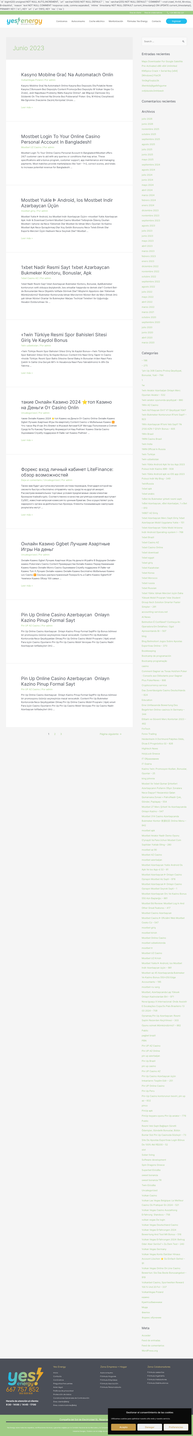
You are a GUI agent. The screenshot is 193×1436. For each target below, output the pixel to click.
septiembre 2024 (151, 164)
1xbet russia (148, 583)
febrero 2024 (149, 200)
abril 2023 (147, 246)
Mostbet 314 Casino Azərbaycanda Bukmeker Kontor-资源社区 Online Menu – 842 (164, 821)
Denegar (149, 1427)
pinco (145, 1105)
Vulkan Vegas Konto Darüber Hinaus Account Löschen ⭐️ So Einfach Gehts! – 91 (163, 1259)
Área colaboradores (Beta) (64, 1405)
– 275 (145, 365)
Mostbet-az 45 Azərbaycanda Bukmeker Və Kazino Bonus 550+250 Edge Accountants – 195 (163, 977)
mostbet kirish (149, 932)
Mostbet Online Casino (154, 937)
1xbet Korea (148, 572)
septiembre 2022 (151, 281)
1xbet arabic (148, 493)
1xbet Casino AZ (29, 278)
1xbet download (150, 552)
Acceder (146, 1335)
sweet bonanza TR (151, 1180)
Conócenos (58, 1380)
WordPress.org (150, 1350)
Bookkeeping (149, 650)
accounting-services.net (155, 611)
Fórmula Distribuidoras (157, 1383)
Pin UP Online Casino (153, 1085)
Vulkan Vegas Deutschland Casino (160, 1224)
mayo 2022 (147, 296)
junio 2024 (147, 179)
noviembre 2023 (150, 215)
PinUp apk (147, 1110)
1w (143, 385)
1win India (147, 444)
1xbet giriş (147, 562)
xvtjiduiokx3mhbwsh (153, 90)
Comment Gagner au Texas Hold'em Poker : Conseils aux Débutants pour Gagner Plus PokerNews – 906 (164, 676)
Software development (154, 1159)
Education (147, 700)
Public (145, 1120)
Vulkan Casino (149, 1195)
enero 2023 (148, 261)
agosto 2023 (148, 225)
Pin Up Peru (148, 1091)
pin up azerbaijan (151, 1055)
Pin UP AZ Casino (30, 625)
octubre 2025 (149, 134)
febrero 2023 (149, 256)
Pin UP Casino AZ (151, 1071)
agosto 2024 (148, 169)
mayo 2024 (148, 184)
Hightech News (150, 748)
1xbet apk (147, 488)
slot (144, 1149)
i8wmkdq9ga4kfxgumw (154, 85)
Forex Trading (149, 733)
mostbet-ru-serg (151, 987)
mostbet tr (147, 948)
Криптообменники (152, 1302)
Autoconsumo (106, 1373)
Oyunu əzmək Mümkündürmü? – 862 (161, 1025)
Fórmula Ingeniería (156, 1376)
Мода (145, 1307)
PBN (144, 1040)
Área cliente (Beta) (61, 1402)
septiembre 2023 (151, 220)
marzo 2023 (148, 251)
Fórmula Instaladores (157, 1380)
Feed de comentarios (153, 1345)
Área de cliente (135, 13)
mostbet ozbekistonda (153, 942)
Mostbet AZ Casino (152, 854)
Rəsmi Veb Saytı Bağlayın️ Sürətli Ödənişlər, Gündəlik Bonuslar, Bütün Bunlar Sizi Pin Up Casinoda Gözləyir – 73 (164, 1130)
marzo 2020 (148, 342)
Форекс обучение (151, 1317)
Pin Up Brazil (148, 1061)
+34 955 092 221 (176, 13)
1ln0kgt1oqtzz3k (150, 80)
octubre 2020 (149, 317)
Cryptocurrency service (154, 685)
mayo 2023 (148, 240)
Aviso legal (58, 1387)
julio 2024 (147, 174)
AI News (146, 617)
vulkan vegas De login (153, 1219)
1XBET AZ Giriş (150, 513)
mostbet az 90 (149, 849)
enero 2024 (148, 205)
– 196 (144, 360)
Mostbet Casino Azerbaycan (157, 913)
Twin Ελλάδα (149, 1185)
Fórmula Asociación (109, 1384)
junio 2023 (147, 235)
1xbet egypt (148, 557)
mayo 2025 (147, 159)
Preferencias (176, 1427)
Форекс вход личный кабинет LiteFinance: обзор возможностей (67, 472)
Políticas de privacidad (63, 1391)
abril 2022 (147, 301)
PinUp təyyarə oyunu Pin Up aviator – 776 (164, 1115)
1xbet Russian (149, 588)
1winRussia (148, 483)
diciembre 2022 (150, 266)
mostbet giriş (28, 210)
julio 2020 (147, 327)
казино (145, 1297)
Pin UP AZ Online (151, 1050)
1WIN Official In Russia (153, 449)
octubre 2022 (149, 276)
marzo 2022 (148, 307)
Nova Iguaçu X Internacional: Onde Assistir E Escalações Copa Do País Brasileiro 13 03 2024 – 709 (164, 1006)
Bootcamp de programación (156, 655)
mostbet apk (148, 830)
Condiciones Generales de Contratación (71, 1398)
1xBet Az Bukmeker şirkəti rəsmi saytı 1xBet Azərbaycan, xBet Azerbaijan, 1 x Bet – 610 (164, 503)
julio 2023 (147, 230)
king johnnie (148, 778)
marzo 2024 (148, 195)
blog (144, 636)
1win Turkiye (148, 454)
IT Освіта (147, 763)
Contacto (57, 1376)
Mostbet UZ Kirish (151, 958)
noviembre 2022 (150, 271)
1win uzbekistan (29, 345)
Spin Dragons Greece (153, 1164)
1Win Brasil (147, 434)
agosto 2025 (148, 144)
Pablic (145, 1030)
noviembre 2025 (150, 129)
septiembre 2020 (151, 322)
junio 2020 (147, 332)
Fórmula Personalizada (110, 1387)
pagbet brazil (149, 1035)
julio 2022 (147, 291)
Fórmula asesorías (155, 1372)
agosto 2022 (148, 286)
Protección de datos (62, 1394)
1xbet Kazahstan (150, 567)
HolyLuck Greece (151, 753)
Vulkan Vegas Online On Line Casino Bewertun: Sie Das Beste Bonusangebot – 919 (164, 1273)
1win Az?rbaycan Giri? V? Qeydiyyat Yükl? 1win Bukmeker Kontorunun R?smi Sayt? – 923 (164, 415)
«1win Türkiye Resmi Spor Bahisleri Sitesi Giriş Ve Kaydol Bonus (64, 337)
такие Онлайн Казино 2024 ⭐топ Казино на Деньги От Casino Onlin (66, 404)
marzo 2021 (148, 312)
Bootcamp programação (154, 661)
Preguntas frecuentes (62, 1384)
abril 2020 (147, 337)
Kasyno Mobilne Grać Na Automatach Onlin (67, 74)
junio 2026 (147, 123)
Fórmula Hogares (108, 1376)
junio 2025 (147, 154)
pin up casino (149, 1066)
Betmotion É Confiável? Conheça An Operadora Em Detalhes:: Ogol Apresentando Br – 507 (161, 626)
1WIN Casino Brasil (152, 438)
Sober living (148, 1154)
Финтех (146, 1312)
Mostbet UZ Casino (31, 147)
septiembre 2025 (151, 139)
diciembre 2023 (150, 210)
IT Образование (150, 758)
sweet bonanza (150, 1175)
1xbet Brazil (148, 537)
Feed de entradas (151, 1340)
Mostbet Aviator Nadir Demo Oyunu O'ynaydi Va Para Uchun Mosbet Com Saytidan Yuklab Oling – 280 (161, 840)
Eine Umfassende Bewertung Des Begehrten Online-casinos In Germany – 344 (163, 710)
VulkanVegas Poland (32, 79)
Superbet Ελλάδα (151, 1170)
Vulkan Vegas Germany (154, 1249)
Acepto (124, 1427)
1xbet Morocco (149, 578)
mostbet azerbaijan (152, 859)
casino (145, 666)
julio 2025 (147, 149)
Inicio (55, 1373)
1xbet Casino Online (152, 547)
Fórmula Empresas (108, 1380)
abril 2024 (147, 190)
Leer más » (27, 107)
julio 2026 (147, 118)
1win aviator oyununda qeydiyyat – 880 (162, 400)
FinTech (146, 728)
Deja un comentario (31, 480)
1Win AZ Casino (150, 405)
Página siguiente (111, 734)
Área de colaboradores (153, 13)
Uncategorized (29, 412)
